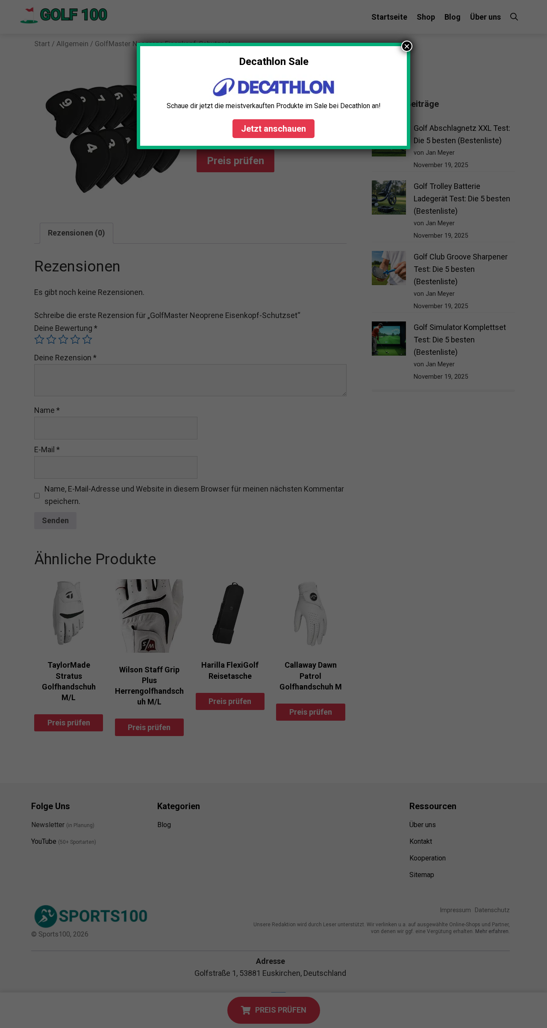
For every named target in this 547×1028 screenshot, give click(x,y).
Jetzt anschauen (273, 129)
